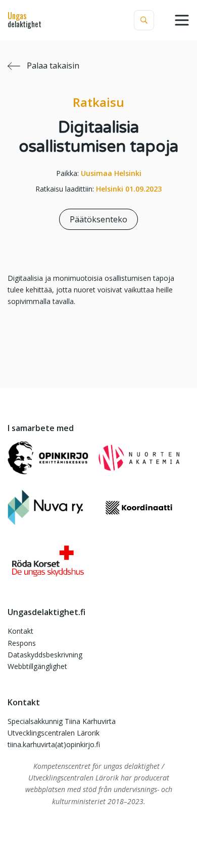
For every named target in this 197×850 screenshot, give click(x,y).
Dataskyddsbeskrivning (45, 654)
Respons (22, 643)
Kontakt (20, 631)
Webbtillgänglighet (37, 666)
